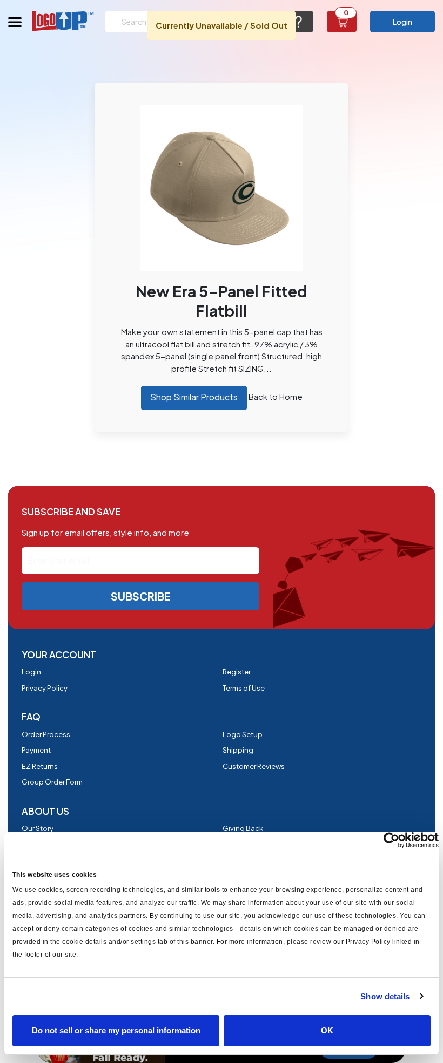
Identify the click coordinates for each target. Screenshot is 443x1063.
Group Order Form (52, 782)
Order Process (46, 734)
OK (327, 1030)
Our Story (37, 828)
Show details (385, 996)
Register (237, 671)
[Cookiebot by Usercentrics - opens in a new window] (391, 840)
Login (402, 21)
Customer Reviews (254, 766)
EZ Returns (40, 766)
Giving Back (243, 828)
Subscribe (141, 596)
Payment (36, 750)
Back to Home (276, 396)
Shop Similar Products (194, 397)
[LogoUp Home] (63, 21)
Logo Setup (243, 734)
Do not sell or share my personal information (116, 1030)
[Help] (298, 21)
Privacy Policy (45, 688)
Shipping (238, 750)
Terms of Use (244, 688)
